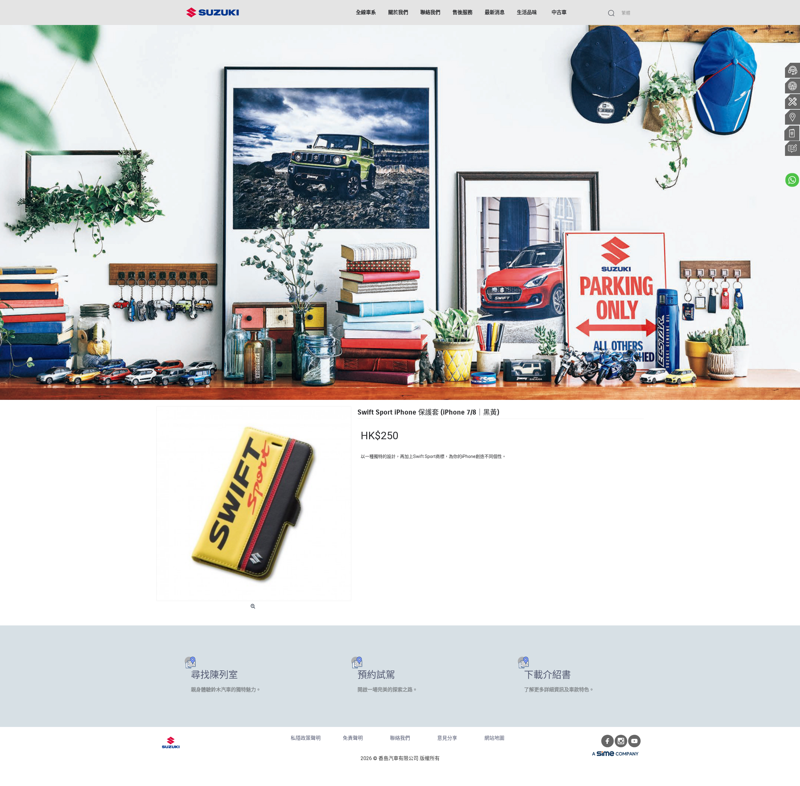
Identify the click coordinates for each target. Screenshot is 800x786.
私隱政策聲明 (306, 738)
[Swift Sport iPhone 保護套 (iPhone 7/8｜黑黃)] (253, 503)
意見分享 (447, 738)
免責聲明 (353, 738)
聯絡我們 (400, 738)
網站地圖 (494, 738)
